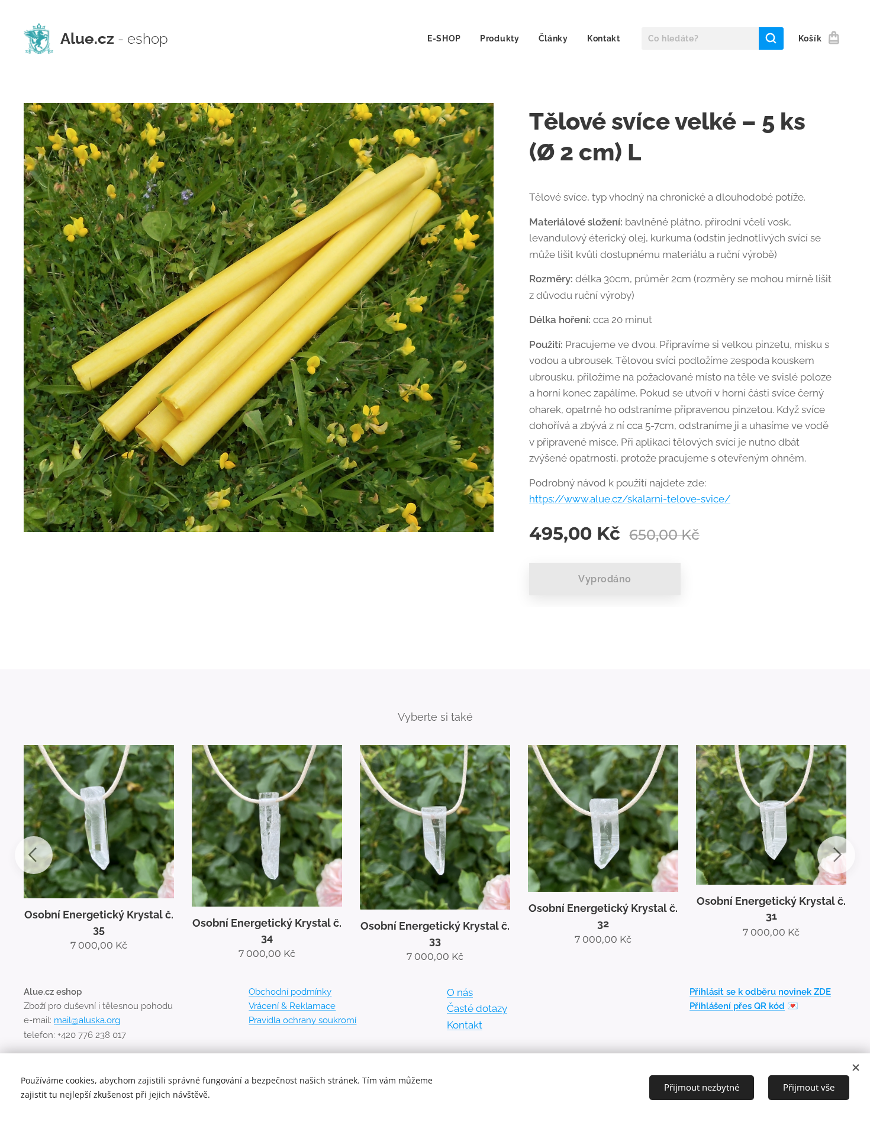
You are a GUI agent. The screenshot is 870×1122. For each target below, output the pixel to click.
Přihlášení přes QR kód (737, 1006)
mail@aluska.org (87, 1020)
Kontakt (464, 1025)
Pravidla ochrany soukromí (302, 1020)
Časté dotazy (477, 1008)
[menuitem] (447, 38)
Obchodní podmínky (290, 991)
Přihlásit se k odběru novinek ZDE (760, 991)
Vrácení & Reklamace (292, 1006)
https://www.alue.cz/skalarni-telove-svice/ (629, 499)
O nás (460, 992)
